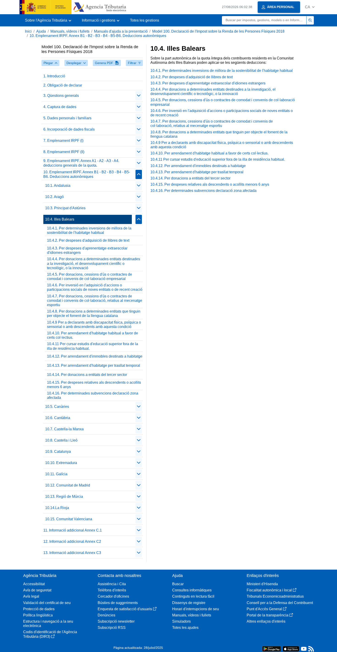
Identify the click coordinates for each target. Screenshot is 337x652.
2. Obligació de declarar (62, 85)
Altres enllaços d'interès (266, 621)
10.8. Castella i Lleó (61, 440)
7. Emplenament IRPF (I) (63, 141)
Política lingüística (38, 615)
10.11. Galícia (56, 474)
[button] (310, 7)
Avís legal (31, 596)
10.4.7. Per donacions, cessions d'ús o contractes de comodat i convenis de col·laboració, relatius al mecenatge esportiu (94, 300)
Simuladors (181, 621)
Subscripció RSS (112, 628)
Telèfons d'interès (112, 590)
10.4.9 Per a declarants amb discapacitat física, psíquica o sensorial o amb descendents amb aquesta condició (94, 324)
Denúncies (106, 615)
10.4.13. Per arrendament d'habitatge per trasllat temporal (93, 365)
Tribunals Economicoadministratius (275, 596)
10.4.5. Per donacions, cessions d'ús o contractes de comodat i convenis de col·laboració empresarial (89, 276)
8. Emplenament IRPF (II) (63, 152)
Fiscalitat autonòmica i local (269, 590)
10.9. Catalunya (58, 451)
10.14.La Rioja (57, 508)
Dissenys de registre (188, 603)
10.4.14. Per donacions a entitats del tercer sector (87, 375)
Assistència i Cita (112, 584)
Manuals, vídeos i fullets (69, 31)
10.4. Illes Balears (59, 219)
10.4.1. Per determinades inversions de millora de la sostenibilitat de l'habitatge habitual (89, 230)
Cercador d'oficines (113, 596)
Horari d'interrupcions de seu (195, 609)
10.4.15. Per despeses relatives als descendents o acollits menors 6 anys (94, 385)
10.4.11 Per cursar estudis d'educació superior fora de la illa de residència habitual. (92, 346)
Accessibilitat (34, 584)
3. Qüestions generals (61, 96)
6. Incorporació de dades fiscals (69, 129)
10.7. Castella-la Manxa (64, 429)
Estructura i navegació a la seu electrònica (48, 623)
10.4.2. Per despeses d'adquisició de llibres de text (88, 240)
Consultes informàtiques (192, 590)
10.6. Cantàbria (57, 418)
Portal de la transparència (267, 615)
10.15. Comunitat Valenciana (68, 519)
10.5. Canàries (57, 407)
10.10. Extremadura (61, 463)
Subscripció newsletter (116, 621)
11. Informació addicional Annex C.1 (72, 530)
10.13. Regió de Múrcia (64, 496)
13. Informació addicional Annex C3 (72, 553)
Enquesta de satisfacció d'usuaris (125, 609)
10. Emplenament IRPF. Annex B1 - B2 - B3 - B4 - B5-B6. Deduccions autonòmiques (98, 36)
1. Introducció (54, 76)
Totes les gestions (144, 20)
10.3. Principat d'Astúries (65, 208)
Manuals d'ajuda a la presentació (121, 31)
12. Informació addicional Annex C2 (72, 541)
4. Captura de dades (59, 107)
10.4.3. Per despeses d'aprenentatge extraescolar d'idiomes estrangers (87, 250)
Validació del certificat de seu (47, 603)
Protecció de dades (39, 609)
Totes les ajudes (185, 628)
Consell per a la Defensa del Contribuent (280, 603)
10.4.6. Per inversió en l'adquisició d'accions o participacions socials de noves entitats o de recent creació (94, 287)
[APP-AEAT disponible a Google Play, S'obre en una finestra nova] (271, 648)
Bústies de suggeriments (118, 603)
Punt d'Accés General (264, 609)
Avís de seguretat (37, 590)
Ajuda (41, 31)
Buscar (178, 584)
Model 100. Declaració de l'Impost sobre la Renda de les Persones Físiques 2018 (218, 31)
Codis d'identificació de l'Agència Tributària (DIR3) (50, 634)
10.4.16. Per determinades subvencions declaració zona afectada (92, 395)
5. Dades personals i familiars (67, 118)
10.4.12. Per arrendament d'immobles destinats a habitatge (94, 356)
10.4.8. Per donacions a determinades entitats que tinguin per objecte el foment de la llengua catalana (93, 313)
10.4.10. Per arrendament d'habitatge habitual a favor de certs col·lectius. (92, 335)
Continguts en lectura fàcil (193, 596)
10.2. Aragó (54, 197)
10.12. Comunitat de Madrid (67, 485)
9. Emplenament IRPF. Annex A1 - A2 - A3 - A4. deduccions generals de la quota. (81, 163)
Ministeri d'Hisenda (262, 584)
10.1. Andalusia (57, 185)
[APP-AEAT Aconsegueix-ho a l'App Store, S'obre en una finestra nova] (291, 648)
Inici (28, 31)
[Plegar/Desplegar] (138, 95)
